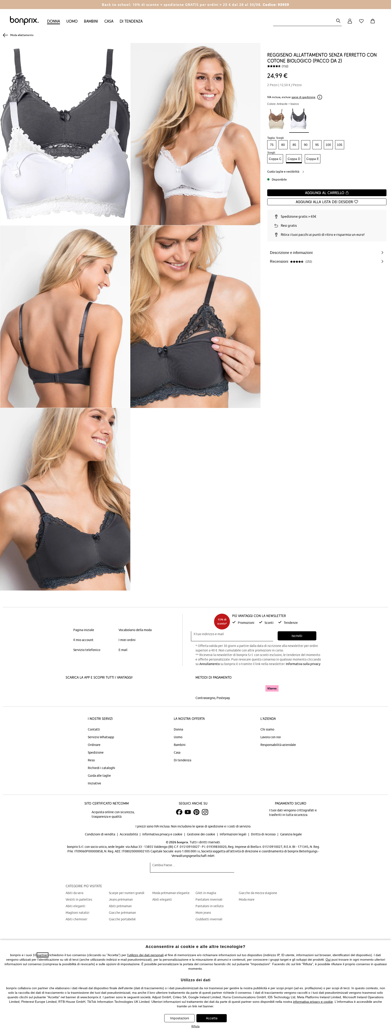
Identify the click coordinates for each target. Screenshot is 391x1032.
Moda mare (247, 899)
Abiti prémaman (120, 906)
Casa (108, 21)
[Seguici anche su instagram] (205, 812)
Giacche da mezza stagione (258, 893)
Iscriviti (297, 636)
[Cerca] (338, 21)
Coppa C (275, 159)
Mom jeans (203, 912)
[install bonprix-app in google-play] (113, 688)
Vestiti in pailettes (79, 899)
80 (283, 145)
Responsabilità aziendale (278, 745)
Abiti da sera (74, 893)
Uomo (72, 21)
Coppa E (312, 159)
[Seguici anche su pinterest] (196, 812)
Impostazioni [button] (179, 1018)
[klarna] (272, 688)
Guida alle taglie (99, 775)
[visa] (215, 688)
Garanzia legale (291, 834)
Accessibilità (129, 834)
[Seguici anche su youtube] (188, 812)
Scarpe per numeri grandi (126, 893)
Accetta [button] (211, 1018)
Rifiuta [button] (195, 1026)
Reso (91, 760)
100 (328, 145)
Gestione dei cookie (201, 834)
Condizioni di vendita (100, 834)
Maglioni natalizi (77, 912)
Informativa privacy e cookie (162, 834)
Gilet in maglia (206, 893)
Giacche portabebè (122, 919)
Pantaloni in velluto (210, 906)
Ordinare (94, 745)
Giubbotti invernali (209, 919)
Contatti (94, 729)
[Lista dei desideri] (362, 23)
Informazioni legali (233, 834)
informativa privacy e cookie (313, 1001)
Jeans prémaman (121, 899)
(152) (285, 66)
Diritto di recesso (263, 834)
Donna (53, 21)
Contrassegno (205, 698)
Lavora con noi (270, 737)
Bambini (91, 21)
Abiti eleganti (75, 906)
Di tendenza (131, 21)
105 (339, 145)
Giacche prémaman (122, 912)
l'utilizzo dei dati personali (145, 955)
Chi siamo (267, 729)
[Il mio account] (349, 23)
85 (294, 145)
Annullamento (209, 664)
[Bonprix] (24, 24)
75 (272, 145)
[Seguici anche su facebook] (179, 812)
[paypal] (255, 688)
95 (317, 145)
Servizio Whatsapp (101, 737)
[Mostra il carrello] (373, 23)
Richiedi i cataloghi (101, 768)
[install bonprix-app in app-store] (81, 688)
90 (306, 145)
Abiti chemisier (76, 919)
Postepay (223, 698)
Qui (328, 959)
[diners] (227, 688)
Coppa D (294, 159)
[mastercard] (202, 688)
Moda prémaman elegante (171, 893)
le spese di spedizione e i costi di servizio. (221, 826)
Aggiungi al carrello (325, 192)
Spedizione (96, 752)
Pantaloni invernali (209, 899)
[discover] (240, 688)
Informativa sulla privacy (303, 664)
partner (42, 955)
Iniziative (94, 783)
